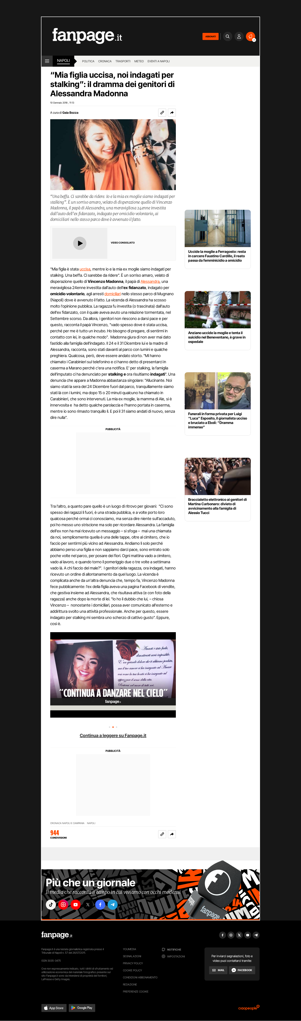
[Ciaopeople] (249, 1009)
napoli (63, 60)
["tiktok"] (51, 905)
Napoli (91, 823)
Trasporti (122, 61)
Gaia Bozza (70, 112)
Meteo (139, 61)
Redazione (130, 984)
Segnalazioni (132, 956)
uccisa (85, 269)
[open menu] (47, 61)
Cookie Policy (132, 970)
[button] (172, 113)
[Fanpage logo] (81, 36)
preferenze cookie (136, 991)
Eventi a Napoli (159, 61)
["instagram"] (63, 905)
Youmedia (129, 949)
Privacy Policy (133, 963)
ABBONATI (210, 36)
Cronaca (104, 61)
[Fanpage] (56, 935)
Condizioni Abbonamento (140, 977)
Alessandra (150, 281)
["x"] (88, 905)
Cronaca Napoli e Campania (67, 823)
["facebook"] (100, 905)
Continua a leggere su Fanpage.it (113, 735)
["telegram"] (113, 905)
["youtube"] (76, 905)
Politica (88, 61)
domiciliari (112, 293)
